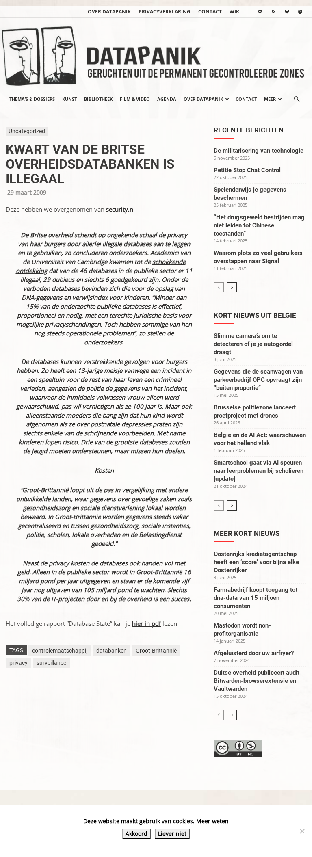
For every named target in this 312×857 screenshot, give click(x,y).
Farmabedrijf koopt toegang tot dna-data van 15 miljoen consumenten (255, 598)
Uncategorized (27, 131)
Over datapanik (109, 11)
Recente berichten (249, 130)
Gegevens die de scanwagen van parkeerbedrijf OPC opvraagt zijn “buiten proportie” (258, 380)
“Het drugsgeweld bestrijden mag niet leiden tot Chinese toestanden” (259, 225)
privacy (18, 663)
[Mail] (260, 11)
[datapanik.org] (156, 53)
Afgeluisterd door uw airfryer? (254, 653)
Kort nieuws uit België (255, 315)
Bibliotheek (98, 99)
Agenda (166, 99)
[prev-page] (219, 287)
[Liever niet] (302, 831)
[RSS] (273, 11)
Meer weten (212, 821)
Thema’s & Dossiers (32, 99)
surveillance (51, 663)
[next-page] (232, 287)
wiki (235, 11)
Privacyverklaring (165, 11)
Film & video (135, 99)
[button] (296, 99)
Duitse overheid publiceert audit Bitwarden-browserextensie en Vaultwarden (256, 681)
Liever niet (172, 834)
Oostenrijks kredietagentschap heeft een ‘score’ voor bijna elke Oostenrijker (256, 562)
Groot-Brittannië (156, 650)
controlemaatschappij (59, 650)
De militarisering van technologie (258, 150)
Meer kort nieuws (247, 533)
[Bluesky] (287, 11)
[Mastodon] (300, 11)
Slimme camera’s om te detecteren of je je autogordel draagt (253, 344)
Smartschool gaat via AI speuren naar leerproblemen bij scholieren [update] (258, 471)
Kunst (69, 99)
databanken (111, 650)
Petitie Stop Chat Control (247, 170)
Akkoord (136, 834)
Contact (210, 11)
